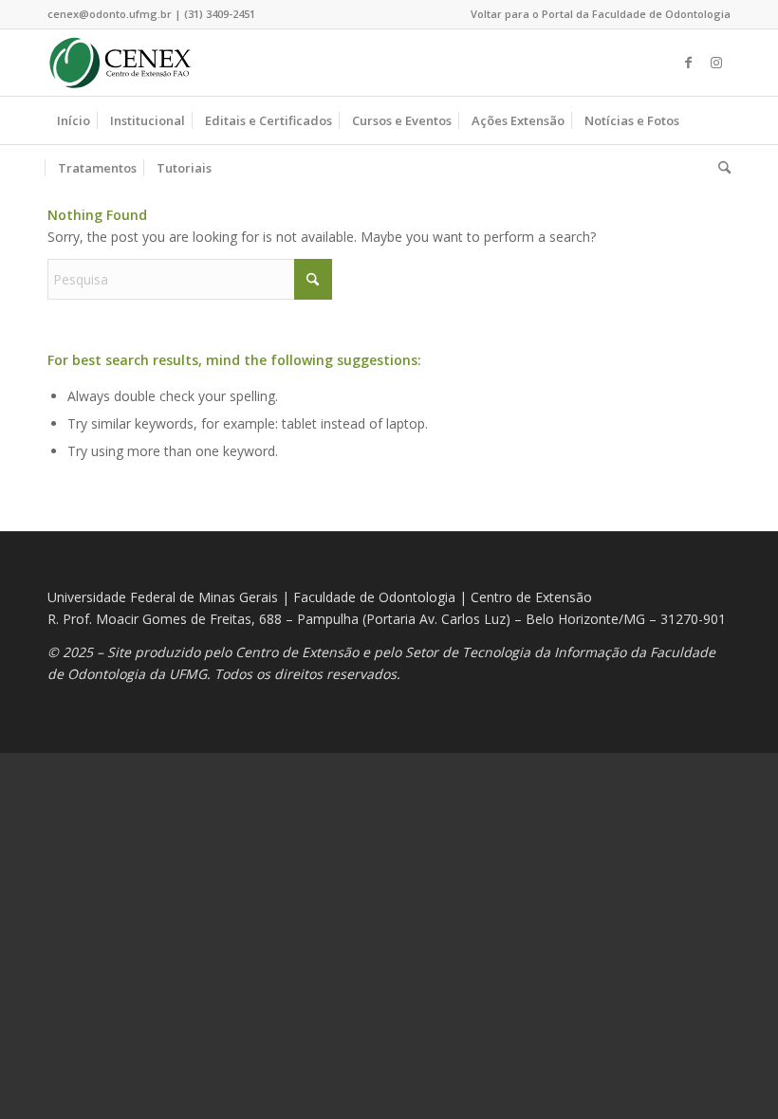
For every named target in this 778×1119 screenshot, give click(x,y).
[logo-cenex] (120, 62)
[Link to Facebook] (688, 62)
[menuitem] (596, 14)
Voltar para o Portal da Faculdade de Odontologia (601, 14)
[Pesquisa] (720, 168)
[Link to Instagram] (716, 62)
